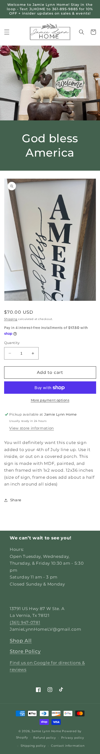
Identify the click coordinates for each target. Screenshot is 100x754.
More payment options (50, 400)
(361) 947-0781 (25, 622)
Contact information (68, 745)
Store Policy (25, 651)
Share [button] (15, 500)
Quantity (12, 343)
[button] (6, 32)
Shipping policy (33, 745)
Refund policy (44, 737)
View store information (31, 428)
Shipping (10, 319)
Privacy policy (72, 737)
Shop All (21, 641)
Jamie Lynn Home (46, 731)
